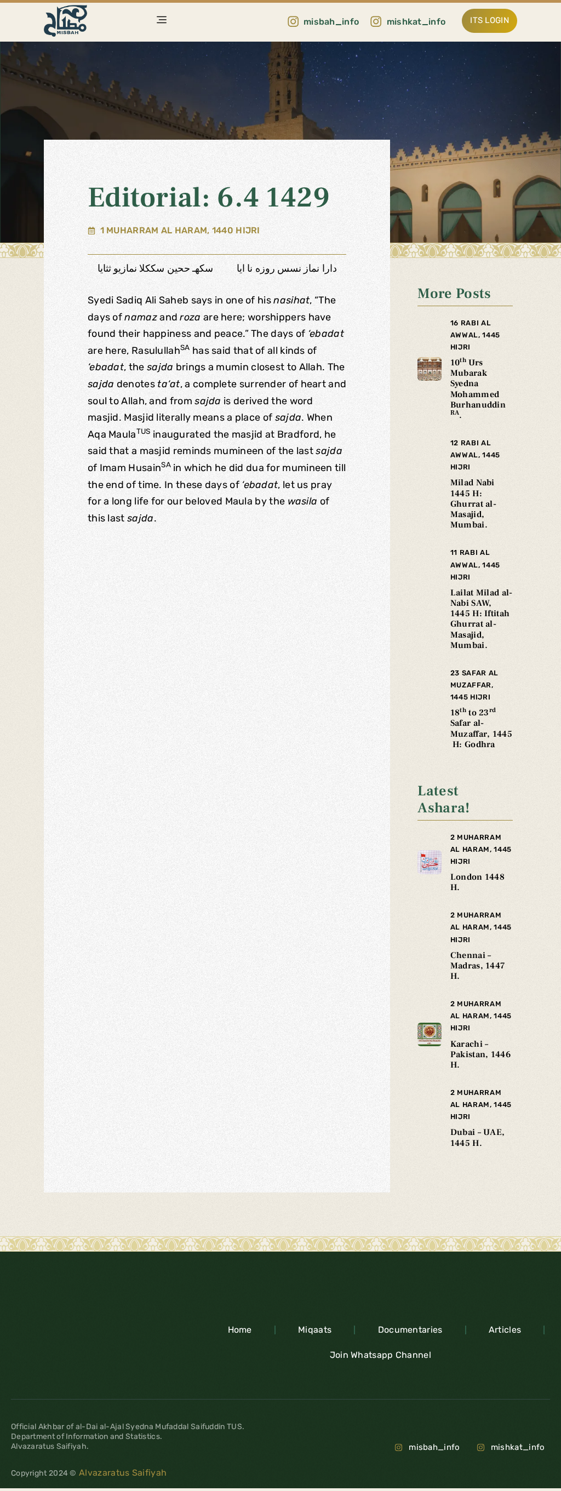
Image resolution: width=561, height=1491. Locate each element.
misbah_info (434, 1447)
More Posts (454, 293)
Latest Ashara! (443, 799)
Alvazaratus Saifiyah (122, 1472)
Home (240, 1329)
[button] (162, 21)
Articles (505, 1329)
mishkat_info (518, 1447)
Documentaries (410, 1329)
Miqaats (314, 1329)
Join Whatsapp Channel (380, 1355)
